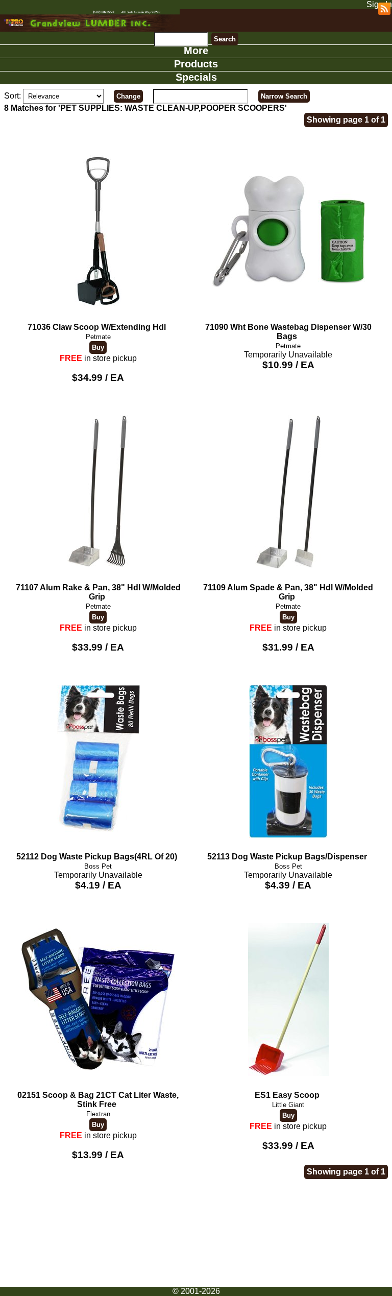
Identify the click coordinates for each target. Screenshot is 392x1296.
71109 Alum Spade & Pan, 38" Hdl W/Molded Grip (288, 592)
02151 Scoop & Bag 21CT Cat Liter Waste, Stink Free (98, 1100)
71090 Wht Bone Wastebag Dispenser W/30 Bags (288, 332)
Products (196, 63)
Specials (196, 77)
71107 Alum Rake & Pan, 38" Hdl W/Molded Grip (98, 592)
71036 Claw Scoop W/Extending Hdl (97, 327)
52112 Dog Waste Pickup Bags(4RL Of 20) (96, 856)
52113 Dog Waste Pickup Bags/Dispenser (287, 856)
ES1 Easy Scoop (287, 1095)
